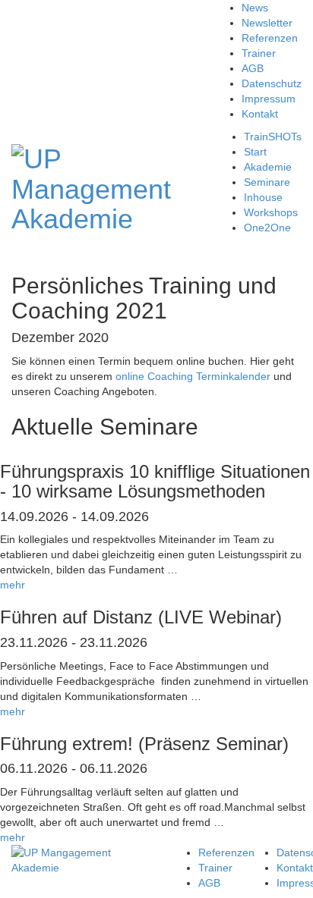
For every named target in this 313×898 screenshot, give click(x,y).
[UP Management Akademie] (91, 187)
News (255, 8)
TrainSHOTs (273, 136)
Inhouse (263, 197)
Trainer (259, 53)
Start (255, 152)
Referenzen (270, 38)
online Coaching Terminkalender (192, 376)
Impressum (269, 99)
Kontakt (260, 114)
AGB (253, 68)
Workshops (271, 212)
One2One (267, 227)
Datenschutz (272, 83)
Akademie (268, 167)
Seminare (267, 182)
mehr (12, 585)
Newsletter (267, 23)
